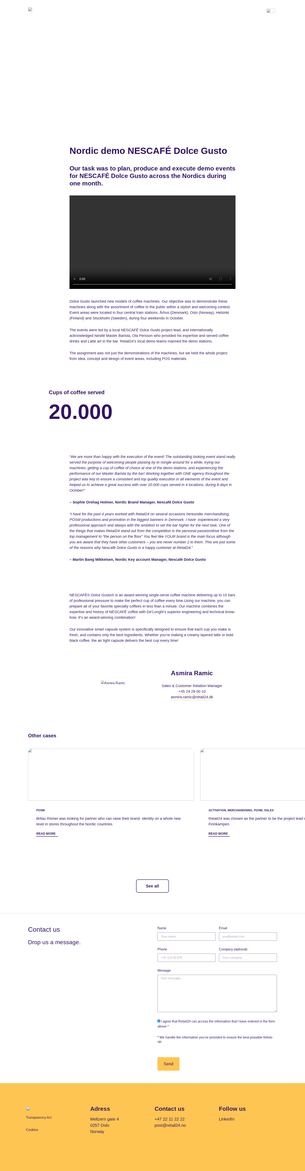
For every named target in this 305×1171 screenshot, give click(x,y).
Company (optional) (233, 949)
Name (161, 928)
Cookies (32, 1130)
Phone (162, 949)
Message (164, 970)
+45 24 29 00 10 (192, 691)
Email (223, 928)
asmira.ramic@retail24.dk (192, 697)
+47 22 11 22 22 (170, 1119)
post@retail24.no (170, 1125)
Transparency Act (38, 1117)
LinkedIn (226, 1119)
